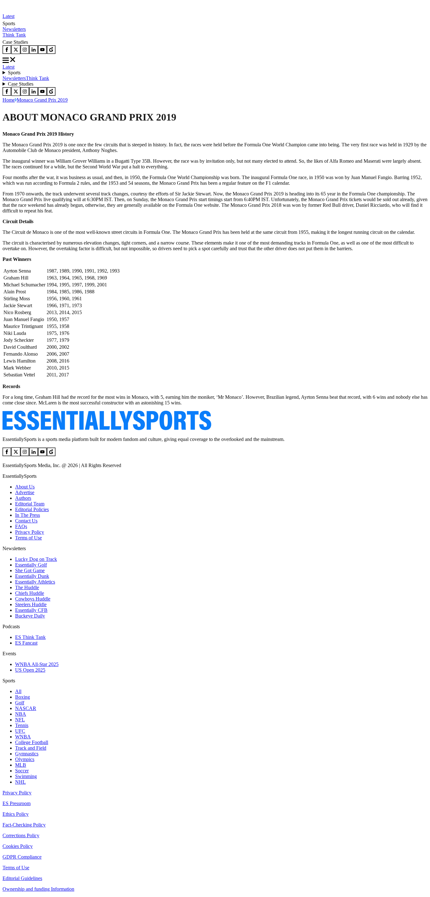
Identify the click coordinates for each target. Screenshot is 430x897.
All (18, 691)
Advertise (24, 492)
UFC (20, 731)
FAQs (21, 526)
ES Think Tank (30, 637)
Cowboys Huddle (32, 598)
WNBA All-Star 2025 (37, 664)
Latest (8, 16)
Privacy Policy (29, 532)
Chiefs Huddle (29, 593)
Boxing (22, 697)
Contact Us (26, 520)
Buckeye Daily (30, 615)
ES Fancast (26, 643)
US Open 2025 (30, 670)
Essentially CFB (31, 610)
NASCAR (25, 708)
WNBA (23, 736)
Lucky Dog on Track (36, 559)
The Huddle (27, 587)
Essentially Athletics (35, 581)
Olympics (24, 759)
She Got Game (30, 570)
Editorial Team (29, 503)
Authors (23, 498)
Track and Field (30, 748)
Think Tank (14, 34)
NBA (20, 714)
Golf (19, 702)
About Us (25, 486)
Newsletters (14, 29)
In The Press (27, 515)
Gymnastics (26, 753)
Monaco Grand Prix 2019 (42, 100)
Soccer (22, 770)
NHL (20, 782)
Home (9, 100)
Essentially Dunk (32, 576)
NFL (20, 719)
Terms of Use (28, 537)
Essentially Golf (31, 564)
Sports (14, 72)
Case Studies (20, 84)
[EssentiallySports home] (107, 428)
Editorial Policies (32, 509)
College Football (31, 742)
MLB (20, 765)
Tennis (21, 725)
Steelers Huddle (31, 604)
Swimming (26, 776)
